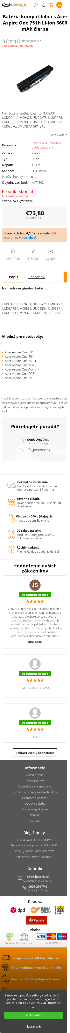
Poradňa (35, 815)
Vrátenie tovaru (35, 775)
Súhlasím (35, 1015)
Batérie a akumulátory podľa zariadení (46, 145)
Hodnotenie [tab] (36, 277)
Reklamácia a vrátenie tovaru (35, 786)
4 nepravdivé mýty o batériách (34, 857)
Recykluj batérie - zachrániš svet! (34, 851)
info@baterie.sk (38, 449)
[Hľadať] (36, 5)
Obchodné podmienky (35, 809)
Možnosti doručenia (15, 196)
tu (33, 1006)
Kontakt (35, 820)
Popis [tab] (13, 276)
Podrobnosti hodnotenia (17, 45)
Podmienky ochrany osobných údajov (35, 792)
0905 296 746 (38, 439)
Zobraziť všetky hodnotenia (35, 753)
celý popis (57, 134)
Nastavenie (34, 1026)
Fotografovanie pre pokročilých (34, 840)
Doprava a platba (35, 803)
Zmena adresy (35, 781)
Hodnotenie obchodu (35, 798)
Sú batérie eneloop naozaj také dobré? (34, 845)
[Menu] (59, 5)
